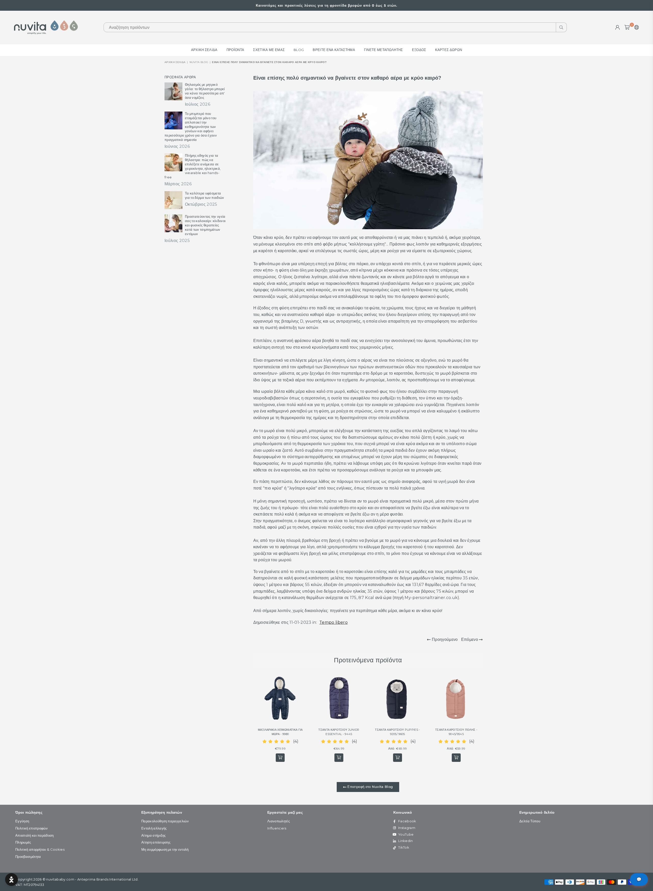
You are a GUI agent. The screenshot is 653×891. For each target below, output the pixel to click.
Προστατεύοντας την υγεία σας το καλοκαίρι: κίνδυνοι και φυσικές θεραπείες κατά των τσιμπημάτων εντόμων (205, 225)
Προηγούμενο (444, 639)
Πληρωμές (23, 842)
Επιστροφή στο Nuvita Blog (369, 787)
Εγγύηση (22, 821)
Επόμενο (470, 639)
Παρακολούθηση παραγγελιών (165, 821)
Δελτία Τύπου (529, 821)
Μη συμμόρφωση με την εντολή (165, 849)
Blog (299, 50)
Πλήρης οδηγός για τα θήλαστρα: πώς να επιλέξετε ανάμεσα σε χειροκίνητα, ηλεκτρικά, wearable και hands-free (193, 166)
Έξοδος (419, 50)
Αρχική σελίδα (204, 50)
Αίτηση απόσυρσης (155, 842)
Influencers (276, 828)
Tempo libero (333, 622)
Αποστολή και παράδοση (34, 835)
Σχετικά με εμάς (269, 50)
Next (480, 718)
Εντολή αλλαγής (154, 828)
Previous (255, 718)
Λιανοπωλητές (278, 821)
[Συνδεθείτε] (617, 27)
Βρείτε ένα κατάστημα (334, 50)
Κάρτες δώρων (448, 50)
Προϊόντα (235, 50)
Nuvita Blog (199, 62)
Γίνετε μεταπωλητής (383, 50)
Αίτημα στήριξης (153, 835)
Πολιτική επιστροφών (31, 828)
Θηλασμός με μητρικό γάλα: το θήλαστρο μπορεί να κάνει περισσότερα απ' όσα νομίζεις (205, 91)
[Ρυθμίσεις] (635, 27)
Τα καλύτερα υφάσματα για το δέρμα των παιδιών (204, 195)
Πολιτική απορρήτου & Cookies (40, 849)
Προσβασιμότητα (28, 857)
